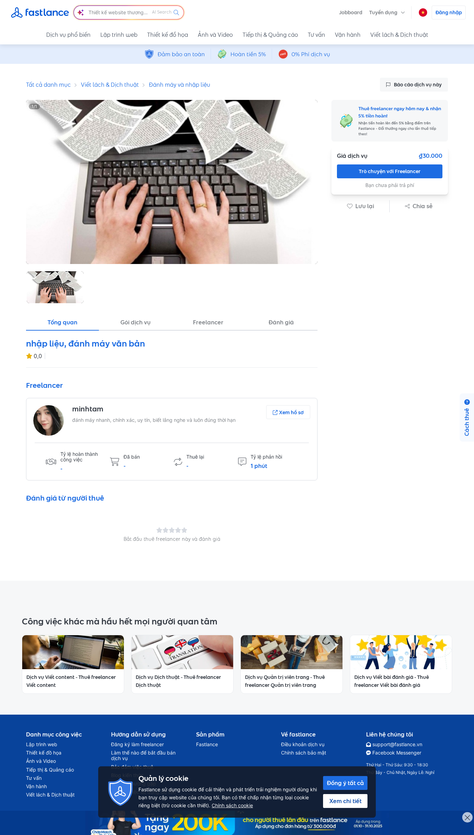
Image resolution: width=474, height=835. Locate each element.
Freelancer (208, 322)
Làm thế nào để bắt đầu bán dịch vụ (143, 755)
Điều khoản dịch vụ (302, 744)
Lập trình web (118, 35)
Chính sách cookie (232, 805)
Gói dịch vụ (135, 322)
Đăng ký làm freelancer (137, 744)
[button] (387, 12)
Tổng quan (62, 322)
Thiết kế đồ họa (167, 35)
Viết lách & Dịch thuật (399, 35)
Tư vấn (316, 35)
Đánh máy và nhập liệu (179, 85)
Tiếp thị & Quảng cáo (270, 35)
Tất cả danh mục (48, 85)
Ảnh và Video (215, 35)
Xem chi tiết (345, 801)
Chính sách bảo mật (303, 753)
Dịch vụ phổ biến (68, 35)
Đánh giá (281, 322)
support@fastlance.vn (397, 744)
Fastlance (207, 744)
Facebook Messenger (396, 753)
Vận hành (348, 35)
